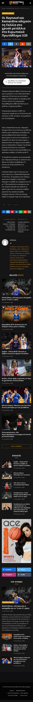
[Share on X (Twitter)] (10, 44)
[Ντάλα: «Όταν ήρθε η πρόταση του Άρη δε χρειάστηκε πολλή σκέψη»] (16, 368)
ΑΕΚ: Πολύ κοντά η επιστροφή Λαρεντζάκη (21, 484)
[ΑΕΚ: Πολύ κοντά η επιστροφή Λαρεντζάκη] (7, 485)
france (9, 205)
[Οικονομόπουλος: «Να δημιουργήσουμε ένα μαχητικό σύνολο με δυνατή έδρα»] (16, 421)
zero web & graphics (24, 687)
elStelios (13, 240)
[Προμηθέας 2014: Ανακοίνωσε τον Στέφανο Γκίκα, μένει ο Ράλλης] (16, 314)
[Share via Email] (28, 44)
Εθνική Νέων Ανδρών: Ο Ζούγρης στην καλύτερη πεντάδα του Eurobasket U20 (9, 226)
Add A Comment (16, 446)
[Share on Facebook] (4, 44)
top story (16, 205)
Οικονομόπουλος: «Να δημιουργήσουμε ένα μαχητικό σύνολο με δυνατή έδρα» (16, 434)
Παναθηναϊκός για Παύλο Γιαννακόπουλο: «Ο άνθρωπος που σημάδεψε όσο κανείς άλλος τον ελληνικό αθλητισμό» (22, 507)
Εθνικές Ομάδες (8, 13)
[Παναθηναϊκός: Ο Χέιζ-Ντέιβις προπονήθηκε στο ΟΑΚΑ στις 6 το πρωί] (7, 495)
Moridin (16, 687)
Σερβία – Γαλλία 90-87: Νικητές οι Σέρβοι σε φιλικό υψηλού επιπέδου (15, 352)
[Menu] (3, 3)
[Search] (30, 3)
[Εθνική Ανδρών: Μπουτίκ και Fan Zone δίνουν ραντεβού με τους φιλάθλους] (16, 395)
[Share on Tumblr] (16, 44)
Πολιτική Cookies (13, 695)
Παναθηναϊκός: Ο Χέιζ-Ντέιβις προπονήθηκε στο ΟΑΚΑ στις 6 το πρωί (22, 494)
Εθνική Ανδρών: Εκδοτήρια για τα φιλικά (22, 474)
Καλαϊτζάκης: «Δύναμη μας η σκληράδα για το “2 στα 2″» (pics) (16, 299)
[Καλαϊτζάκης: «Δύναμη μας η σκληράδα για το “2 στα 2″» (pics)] (16, 287)
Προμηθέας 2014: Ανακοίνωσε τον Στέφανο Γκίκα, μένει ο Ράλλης (14, 326)
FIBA (4, 205)
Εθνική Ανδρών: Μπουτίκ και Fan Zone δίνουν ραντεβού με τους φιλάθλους (16, 406)
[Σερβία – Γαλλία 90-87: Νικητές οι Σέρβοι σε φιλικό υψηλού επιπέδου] (16, 341)
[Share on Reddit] (22, 44)
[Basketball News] (16, 3)
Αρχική (3, 8)
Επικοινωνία (23, 695)
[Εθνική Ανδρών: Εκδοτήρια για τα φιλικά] (7, 475)
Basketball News (20, 690)
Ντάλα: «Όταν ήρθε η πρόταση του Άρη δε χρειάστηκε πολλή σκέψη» (16, 379)
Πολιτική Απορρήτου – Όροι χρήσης (18, 693)
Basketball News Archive (13, 8)
